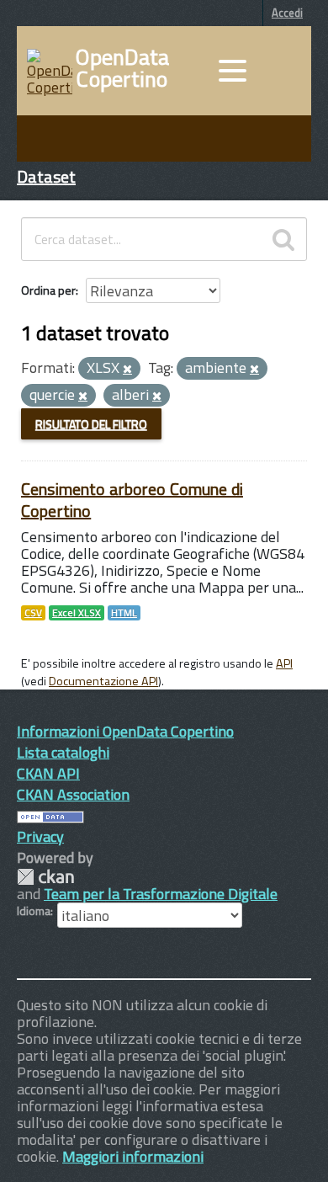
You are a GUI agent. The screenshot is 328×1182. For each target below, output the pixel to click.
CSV (33, 612)
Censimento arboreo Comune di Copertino (132, 500)
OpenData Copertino (122, 68)
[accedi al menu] (232, 70)
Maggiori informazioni (133, 1156)
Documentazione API (103, 681)
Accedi (287, 12)
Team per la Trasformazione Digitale (161, 893)
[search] (283, 239)
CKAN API (48, 773)
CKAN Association (73, 794)
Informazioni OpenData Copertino (125, 731)
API (284, 663)
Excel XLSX (76, 612)
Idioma (33, 910)
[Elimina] (127, 369)
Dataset (46, 176)
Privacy (40, 836)
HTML (124, 612)
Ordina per (48, 290)
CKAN (45, 877)
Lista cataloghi (63, 752)
